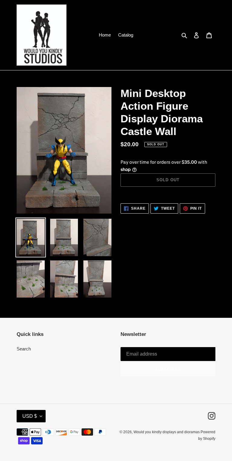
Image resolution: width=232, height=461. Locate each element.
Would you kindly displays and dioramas (167, 432)
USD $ (29, 416)
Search (24, 348)
